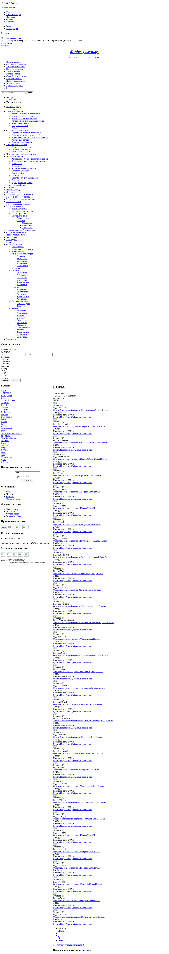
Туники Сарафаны (14, 86)
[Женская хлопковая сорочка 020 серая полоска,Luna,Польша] (54, 420)
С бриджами (22, 275)
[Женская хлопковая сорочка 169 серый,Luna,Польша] (54, 845)
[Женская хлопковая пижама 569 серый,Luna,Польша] (54, 894)
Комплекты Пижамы (15, 67)
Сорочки (16, 287)
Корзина (5, 46)
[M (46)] (4, 371)
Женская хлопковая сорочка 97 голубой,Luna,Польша (77, 524)
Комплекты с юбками (21, 152)
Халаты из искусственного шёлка (27, 116)
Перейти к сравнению (11, 38)
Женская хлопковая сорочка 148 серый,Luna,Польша (76, 868)
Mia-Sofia (5, 440)
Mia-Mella (5, 436)
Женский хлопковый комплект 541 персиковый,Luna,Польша (81, 410)
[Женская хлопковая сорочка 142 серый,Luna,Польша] (54, 828)
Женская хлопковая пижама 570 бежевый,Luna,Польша (78, 573)
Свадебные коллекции (16, 76)
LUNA (4, 431)
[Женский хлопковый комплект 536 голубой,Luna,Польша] (54, 812)
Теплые (20, 330)
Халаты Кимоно (13, 71)
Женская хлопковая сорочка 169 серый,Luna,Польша (76, 851)
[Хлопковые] (6, 362)
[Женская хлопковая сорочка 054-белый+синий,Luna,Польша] (54, 436)
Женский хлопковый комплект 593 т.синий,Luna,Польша (79, 917)
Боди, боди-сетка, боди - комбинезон (28, 161)
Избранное (6, 43)
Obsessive (5, 443)
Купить (56, 417)
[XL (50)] (4, 375)
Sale (8, 88)
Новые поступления (15, 81)
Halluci (4, 421)
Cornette (4, 410)
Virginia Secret (7, 457)
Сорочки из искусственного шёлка (27, 135)
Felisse (4, 419)
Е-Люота (5, 462)
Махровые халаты (20, 125)
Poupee (4, 448)
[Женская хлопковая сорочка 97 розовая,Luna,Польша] (54, 469)
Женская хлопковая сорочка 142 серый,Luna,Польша (76, 835)
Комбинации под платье (23, 249)
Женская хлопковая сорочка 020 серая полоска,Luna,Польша (80, 426)
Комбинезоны (18, 251)
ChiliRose (5, 403)
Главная (9, 12)
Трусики (15, 180)
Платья (15, 109)
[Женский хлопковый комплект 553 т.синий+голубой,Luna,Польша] (54, 714)
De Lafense (6, 412)
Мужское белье (13, 74)
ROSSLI (4, 450)
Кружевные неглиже (21, 140)
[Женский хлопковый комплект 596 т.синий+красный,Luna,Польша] (54, 616)
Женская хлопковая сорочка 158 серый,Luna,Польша (76, 492)
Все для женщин (13, 62)
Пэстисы (16, 175)
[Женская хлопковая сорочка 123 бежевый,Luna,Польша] (54, 665)
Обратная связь (13, 499)
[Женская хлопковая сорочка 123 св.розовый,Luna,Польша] (54, 779)
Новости (10, 494)
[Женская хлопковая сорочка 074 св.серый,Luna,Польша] (54, 747)
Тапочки (21, 306)
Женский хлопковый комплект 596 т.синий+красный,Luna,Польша (83, 622)
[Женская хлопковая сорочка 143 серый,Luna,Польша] (54, 501)
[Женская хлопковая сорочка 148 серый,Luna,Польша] (54, 861)
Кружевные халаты (20, 123)
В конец (62, 940)
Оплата (9, 19)
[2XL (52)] (4, 378)
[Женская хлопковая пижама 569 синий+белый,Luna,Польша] (54, 452)
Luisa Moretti (6, 429)
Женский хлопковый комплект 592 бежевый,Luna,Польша (79, 802)
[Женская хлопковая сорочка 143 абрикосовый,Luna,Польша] (54, 534)
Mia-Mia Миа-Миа (9, 438)
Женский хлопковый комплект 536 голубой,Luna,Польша (79, 819)
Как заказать (12, 509)
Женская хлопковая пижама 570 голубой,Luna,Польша (77, 704)
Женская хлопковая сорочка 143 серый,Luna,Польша (76, 508)
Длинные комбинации (22, 142)
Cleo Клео (5, 405)
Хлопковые (27, 228)
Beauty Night (6, 395)
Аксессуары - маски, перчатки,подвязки (30, 159)
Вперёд (61, 938)
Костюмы (16, 268)
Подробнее (65, 417)
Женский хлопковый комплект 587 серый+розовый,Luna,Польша (82, 557)
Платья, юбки (18, 173)
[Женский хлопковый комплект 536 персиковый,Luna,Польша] (54, 649)
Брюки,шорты (23, 218)
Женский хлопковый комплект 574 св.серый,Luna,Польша (79, 606)
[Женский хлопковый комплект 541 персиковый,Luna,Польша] (54, 403)
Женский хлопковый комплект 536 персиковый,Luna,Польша (81, 655)
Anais (3, 391)
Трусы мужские (19, 213)
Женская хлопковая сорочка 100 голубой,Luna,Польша (77, 884)
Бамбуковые (22, 292)
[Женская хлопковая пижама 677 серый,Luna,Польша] (54, 632)
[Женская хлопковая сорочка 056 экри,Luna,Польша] (54, 763)
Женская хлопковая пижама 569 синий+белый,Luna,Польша (80, 459)
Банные (20, 315)
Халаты (15, 308)
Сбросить (16, 380)
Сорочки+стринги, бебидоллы (25, 178)
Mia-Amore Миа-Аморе (11, 433)
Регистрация (12, 28)
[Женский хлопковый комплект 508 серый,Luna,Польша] (54, 730)
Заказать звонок (8, 8)
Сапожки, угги (23, 303)
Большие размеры (14, 78)
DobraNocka (6, 417)
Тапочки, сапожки (20, 301)
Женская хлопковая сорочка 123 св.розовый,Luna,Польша (79, 786)
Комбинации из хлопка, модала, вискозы (30, 137)
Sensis (3, 452)
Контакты (10, 22)
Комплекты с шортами (22, 147)
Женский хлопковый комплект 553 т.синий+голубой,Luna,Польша (83, 721)
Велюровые (22, 258)
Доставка (10, 17)
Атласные (21, 256)
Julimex (4, 426)
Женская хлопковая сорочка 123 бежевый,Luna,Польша (78, 672)
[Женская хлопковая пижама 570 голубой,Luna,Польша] (54, 698)
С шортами (27, 225)
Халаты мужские (19, 209)
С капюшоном (23, 327)
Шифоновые (22, 266)
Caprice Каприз (8, 400)
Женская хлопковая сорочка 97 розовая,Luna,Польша (77, 475)
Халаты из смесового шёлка (24, 118)
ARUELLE (6, 393)
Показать (5, 380)
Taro (3, 455)
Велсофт (21, 318)
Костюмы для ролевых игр (24, 168)
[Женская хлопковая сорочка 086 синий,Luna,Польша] (54, 583)
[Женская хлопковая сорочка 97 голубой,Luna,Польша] (54, 518)
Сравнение (6, 33)
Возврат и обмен (13, 516)
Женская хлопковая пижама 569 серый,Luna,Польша (76, 900)
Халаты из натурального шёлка (26, 114)
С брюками (27, 223)
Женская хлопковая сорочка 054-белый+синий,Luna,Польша (80, 443)
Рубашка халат (18, 128)
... (27, 354)
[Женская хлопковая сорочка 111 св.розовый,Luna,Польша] (54, 681)
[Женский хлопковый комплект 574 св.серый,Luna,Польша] (54, 600)
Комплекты (17, 163)
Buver (3, 398)
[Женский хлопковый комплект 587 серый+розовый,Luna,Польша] (54, 550)
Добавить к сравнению (81, 417)
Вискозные (22, 261)
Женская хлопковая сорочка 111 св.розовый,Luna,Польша (79, 688)
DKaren (4, 414)
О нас (8, 492)
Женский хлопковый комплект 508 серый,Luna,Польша (78, 737)
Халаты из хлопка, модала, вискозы (28, 121)
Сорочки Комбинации (16, 64)
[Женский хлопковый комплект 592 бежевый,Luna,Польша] (54, 796)
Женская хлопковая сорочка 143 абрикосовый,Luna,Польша (80, 541)
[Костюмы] (6, 359)
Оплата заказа (12, 514)
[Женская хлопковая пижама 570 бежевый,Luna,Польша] (54, 567)
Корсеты (15, 166)
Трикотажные (23, 282)
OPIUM (4, 445)
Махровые (21, 325)
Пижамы (21, 220)
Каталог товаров (13, 14)
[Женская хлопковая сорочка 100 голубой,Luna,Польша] (54, 877)
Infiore (4, 424)
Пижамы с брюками (21, 149)
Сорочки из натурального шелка (26, 133)
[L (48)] (4, 373)
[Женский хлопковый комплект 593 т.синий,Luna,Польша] (54, 910)
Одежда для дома (19, 216)
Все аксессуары (13, 83)
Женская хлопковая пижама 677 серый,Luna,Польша (76, 639)
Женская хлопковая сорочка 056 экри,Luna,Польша (76, 770)
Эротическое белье (14, 69)
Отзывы (10, 496)
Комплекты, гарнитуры (22, 254)
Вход (8, 26)
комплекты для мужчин (22, 211)
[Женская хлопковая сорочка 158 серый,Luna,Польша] (54, 485)
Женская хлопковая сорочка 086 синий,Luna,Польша (77, 590)
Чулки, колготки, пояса (22, 182)
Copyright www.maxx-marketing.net (68, 945)
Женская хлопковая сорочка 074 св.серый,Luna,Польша (78, 753)
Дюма (3, 459)
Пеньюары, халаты (20, 171)
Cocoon (4, 407)
